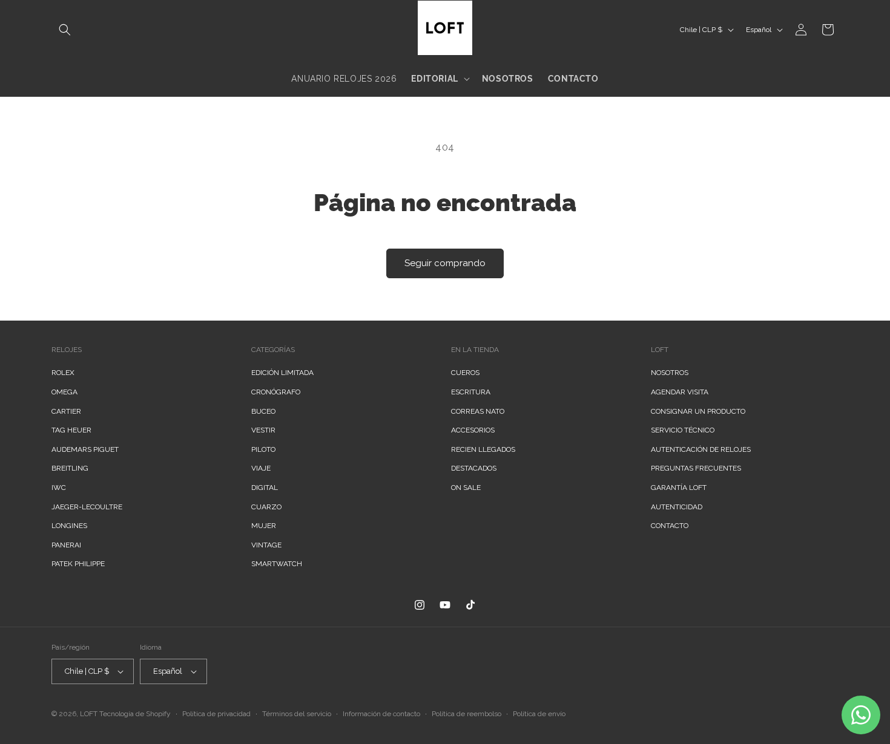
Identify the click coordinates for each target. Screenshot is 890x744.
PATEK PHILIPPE (78, 564)
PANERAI (66, 545)
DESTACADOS (473, 468)
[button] (64, 29)
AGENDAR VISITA (679, 392)
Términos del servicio (296, 714)
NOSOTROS (669, 372)
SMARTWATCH (276, 564)
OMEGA (64, 392)
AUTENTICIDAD (676, 507)
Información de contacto (381, 714)
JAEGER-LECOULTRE (86, 507)
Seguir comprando (445, 263)
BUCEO (263, 411)
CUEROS (465, 372)
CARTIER (66, 411)
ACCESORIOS (473, 430)
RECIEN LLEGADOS (483, 449)
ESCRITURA (470, 392)
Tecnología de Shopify (135, 714)
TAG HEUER (71, 430)
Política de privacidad (216, 714)
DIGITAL (264, 487)
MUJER (263, 525)
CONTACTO (669, 525)
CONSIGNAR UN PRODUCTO (698, 411)
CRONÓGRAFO (275, 392)
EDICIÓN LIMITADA (282, 372)
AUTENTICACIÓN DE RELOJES (701, 449)
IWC (58, 487)
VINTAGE (266, 545)
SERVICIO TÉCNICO (682, 430)
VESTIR (263, 430)
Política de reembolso (466, 714)
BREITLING (69, 468)
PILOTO (263, 449)
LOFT (88, 714)
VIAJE (261, 468)
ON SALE (466, 487)
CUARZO (266, 507)
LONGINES (69, 525)
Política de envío (539, 714)
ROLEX (62, 372)
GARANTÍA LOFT (679, 487)
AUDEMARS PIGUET (85, 449)
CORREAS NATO (477, 411)
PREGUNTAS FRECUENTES (696, 468)
